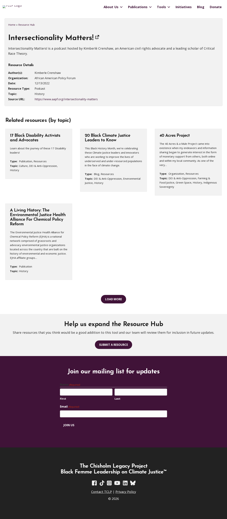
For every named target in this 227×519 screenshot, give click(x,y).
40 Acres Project (174, 136)
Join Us (68, 425)
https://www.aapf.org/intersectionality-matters (66, 99)
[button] (113, 299)
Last (117, 398)
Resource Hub (26, 24)
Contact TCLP (101, 492)
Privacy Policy (125, 492)
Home (11, 24)
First (63, 398)
